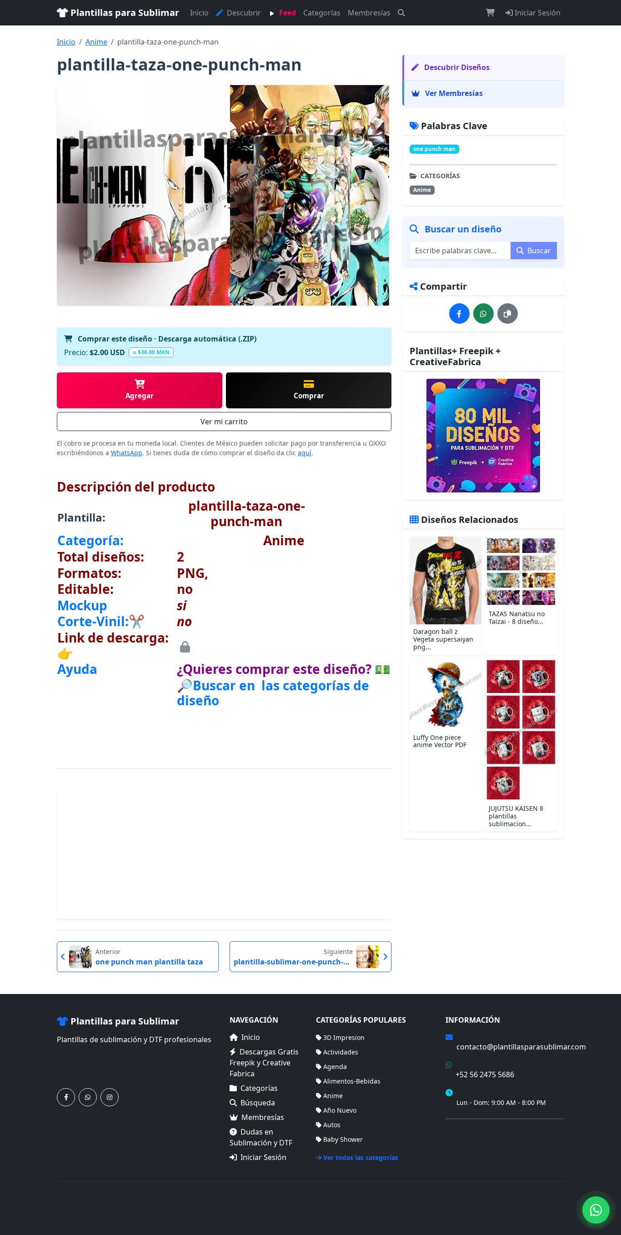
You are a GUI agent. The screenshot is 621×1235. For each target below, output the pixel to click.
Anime (96, 42)
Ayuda (77, 669)
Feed (286, 13)
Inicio (199, 13)
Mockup (82, 605)
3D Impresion (344, 1037)
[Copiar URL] (507, 313)
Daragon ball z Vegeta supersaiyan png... (443, 639)
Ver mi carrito (224, 422)
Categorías (322, 13)
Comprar (309, 395)
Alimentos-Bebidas (352, 1081)
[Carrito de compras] (490, 12)
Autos (332, 1124)
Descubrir (243, 13)
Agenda (335, 1066)
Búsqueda (257, 1103)
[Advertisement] (224, 855)
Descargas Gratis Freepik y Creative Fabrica (264, 1063)
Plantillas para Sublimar (123, 12)
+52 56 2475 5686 (485, 1074)
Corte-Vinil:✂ (101, 621)
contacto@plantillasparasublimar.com (521, 1047)
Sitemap (551, 1203)
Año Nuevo (339, 1110)
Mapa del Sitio (467, 1144)
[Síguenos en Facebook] (66, 1097)
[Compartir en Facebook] (459, 313)
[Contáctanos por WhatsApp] (88, 1097)
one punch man (434, 149)
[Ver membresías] (483, 436)
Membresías (369, 13)
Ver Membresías (453, 93)
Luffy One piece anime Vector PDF (439, 741)
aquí (304, 452)
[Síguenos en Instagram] (109, 1097)
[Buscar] (401, 12)
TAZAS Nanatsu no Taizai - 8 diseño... (517, 617)
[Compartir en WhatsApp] (483, 313)
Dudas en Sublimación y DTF (261, 1137)
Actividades (340, 1052)
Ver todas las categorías (360, 1157)
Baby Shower (343, 1139)
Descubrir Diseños (456, 67)
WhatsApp (126, 452)
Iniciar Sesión (537, 13)
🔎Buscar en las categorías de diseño (273, 693)
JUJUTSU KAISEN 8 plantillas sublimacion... (516, 816)
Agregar (139, 395)
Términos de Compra (477, 1131)
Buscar (538, 251)
